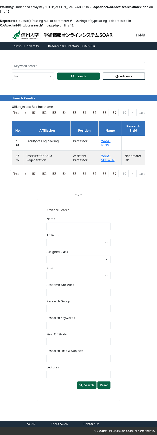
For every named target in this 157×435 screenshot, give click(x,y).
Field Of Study (57, 334)
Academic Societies (60, 285)
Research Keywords (61, 318)
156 (83, 113)
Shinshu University (25, 46)
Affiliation (53, 235)
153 (53, 113)
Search (81, 76)
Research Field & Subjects (65, 351)
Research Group (58, 301)
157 (93, 113)
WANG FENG (105, 143)
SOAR (31, 424)
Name (51, 219)
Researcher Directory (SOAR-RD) (71, 46)
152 (44, 113)
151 (34, 113)
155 (73, 113)
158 (103, 113)
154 (63, 113)
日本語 (140, 35)
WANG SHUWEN (107, 158)
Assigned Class (57, 252)
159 (113, 113)
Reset (104, 385)
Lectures (53, 367)
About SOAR (59, 424)
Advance (126, 76)
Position (52, 268)
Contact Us (91, 424)
